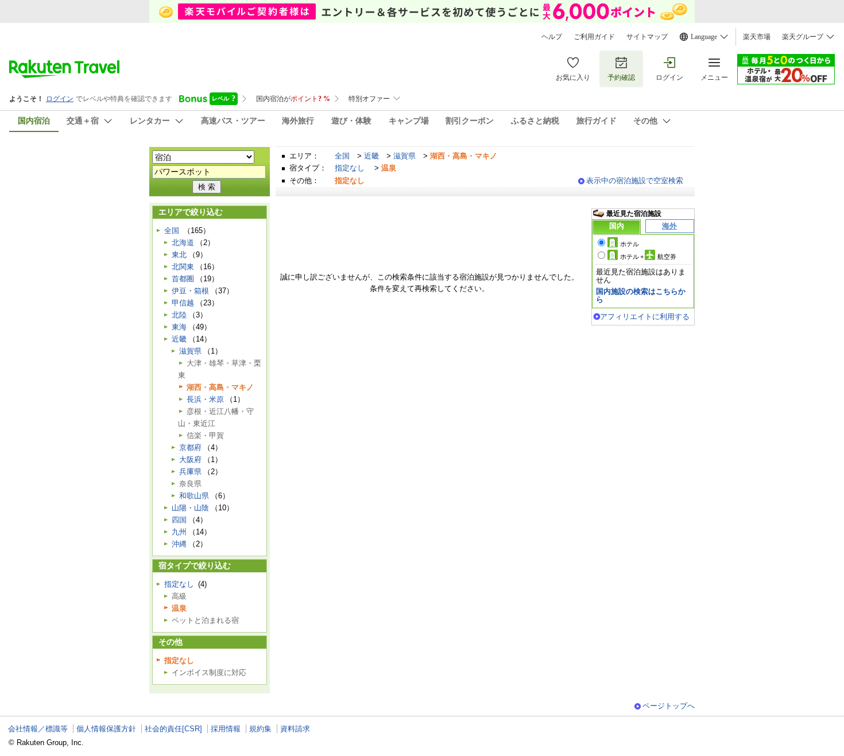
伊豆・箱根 (190, 290)
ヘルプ (551, 37)
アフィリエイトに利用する (645, 316)
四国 (179, 519)
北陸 (179, 315)
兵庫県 (190, 471)
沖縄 (179, 544)
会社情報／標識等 (38, 728)
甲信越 (183, 302)
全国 (342, 156)
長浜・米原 (205, 399)
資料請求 (295, 728)
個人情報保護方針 (106, 728)
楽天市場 (757, 37)
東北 (179, 254)
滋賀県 (404, 156)
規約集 (260, 728)
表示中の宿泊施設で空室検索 (634, 180)
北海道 (183, 242)
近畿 (371, 156)
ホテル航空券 (648, 256)
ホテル (629, 244)
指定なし (350, 168)
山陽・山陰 (190, 507)
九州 (179, 532)
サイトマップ (647, 37)
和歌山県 (194, 495)
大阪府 (190, 459)
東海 (179, 327)
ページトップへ (668, 705)
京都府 (190, 447)
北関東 (183, 266)
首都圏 (183, 278)
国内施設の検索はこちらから (641, 295)
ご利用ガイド (594, 37)
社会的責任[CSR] (173, 728)
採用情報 (226, 728)
